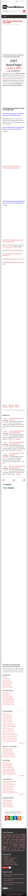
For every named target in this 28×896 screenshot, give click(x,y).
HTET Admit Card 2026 (7, 696)
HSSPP (12, 839)
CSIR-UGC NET (17, 834)
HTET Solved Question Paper (18, 409)
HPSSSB (23, 837)
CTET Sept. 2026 (6, 678)
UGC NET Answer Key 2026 (8, 791)
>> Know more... (22, 743)
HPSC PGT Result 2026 (8, 767)
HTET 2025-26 (6, 692)
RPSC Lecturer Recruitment (8, 728)
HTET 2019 (9, 409)
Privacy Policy (18, 893)
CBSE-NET (9, 834)
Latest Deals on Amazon (9, 861)
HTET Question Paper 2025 (8, 699)
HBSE (24, 836)
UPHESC (19, 848)
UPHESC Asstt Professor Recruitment (10, 738)
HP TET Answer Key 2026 (8, 786)
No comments (17, 24)
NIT (14, 841)
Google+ (6, 406)
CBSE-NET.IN (7, 856)
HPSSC (17, 837)
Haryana (22, 839)
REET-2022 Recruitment (7, 715)
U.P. (11, 847)
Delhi (9, 836)
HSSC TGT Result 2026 (8, 765)
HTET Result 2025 (6, 694)
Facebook (12, 405)
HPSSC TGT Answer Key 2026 (9, 784)
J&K (3, 841)
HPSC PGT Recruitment (7, 716)
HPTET (4, 839)
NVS (17, 841)
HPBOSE (5, 837)
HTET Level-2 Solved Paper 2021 (15, 250)
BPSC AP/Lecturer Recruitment (9, 733)
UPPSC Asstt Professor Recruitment (9, 739)
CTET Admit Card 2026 (7, 750)
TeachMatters (12, 893)
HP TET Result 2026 (7, 762)
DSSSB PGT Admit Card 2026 (9, 756)
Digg (17, 406)
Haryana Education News (9, 859)
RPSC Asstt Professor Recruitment (10, 734)
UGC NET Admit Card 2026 (8, 753)
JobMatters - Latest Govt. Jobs (10, 857)
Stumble (12, 406)
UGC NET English (16, 846)
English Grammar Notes (8, 803)
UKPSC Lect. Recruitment (8, 723)
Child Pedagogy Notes (7, 800)
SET (4, 845)
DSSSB (5, 836)
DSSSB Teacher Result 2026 (9, 770)
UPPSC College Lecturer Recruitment (10, 741)
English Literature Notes (8, 805)
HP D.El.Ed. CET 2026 (7, 683)
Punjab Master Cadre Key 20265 (9, 781)
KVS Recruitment (6, 713)
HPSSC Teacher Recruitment (8, 729)
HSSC (8, 839)
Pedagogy (5, 843)
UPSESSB (5, 850)
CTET (23, 834)
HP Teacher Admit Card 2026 (9, 755)
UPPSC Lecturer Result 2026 (9, 772)
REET (16, 843)
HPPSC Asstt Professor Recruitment (9, 736)
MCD (11, 841)
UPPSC (23, 848)
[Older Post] (24, 480)
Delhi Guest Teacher (7, 685)
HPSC (13, 837)
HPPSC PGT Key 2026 (7, 783)
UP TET (13, 848)
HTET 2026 (5, 677)
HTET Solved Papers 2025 (8, 700)
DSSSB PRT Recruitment (7, 719)
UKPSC (8, 848)
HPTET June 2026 (6, 680)
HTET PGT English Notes (8, 806)
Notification (22, 841)
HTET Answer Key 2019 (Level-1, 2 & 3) (15, 258)
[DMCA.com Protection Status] (8, 889)
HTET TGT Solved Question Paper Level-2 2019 (13, 22)
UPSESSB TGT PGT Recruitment (10, 726)
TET (8, 846)
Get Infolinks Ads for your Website (11, 864)
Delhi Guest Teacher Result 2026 (9, 773)
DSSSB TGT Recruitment (7, 721)
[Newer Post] (4, 480)
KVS (7, 841)
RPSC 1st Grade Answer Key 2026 (10, 792)
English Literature (17, 836)
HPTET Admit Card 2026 (8, 751)
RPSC (19, 843)
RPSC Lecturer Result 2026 (8, 769)
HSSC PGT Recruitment (7, 718)
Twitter (17, 405)
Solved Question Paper (20, 410)
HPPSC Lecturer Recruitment (8, 731)
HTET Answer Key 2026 (8, 787)
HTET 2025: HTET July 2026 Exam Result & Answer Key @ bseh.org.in (11, 665)
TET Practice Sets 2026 (8, 687)
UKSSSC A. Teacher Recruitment (9, 724)
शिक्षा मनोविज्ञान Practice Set (18, 850)
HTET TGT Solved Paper (9, 410)
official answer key (8, 246)
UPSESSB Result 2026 (7, 764)
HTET (5, 409)
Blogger (20, 894)
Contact (12, 894)
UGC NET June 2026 (7, 682)
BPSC (4, 834)
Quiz (13, 843)
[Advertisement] (14, 40)
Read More (18, 439)
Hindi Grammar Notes (7, 801)
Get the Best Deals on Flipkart (10, 862)
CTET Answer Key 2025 (8, 789)
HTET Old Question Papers (8, 704)
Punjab (10, 843)
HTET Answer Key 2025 (8, 697)
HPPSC (9, 837)
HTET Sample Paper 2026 (8, 702)
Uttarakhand (10, 850)
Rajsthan (23, 843)
